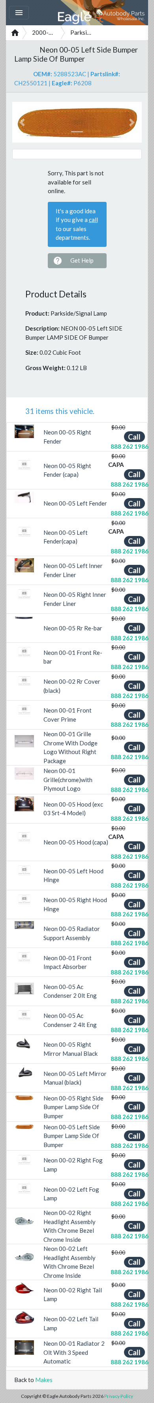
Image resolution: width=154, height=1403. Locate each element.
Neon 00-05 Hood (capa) (75, 842)
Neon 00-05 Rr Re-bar (72, 628)
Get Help (73, 260)
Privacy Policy (118, 1396)
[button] (22, 122)
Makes (44, 1379)
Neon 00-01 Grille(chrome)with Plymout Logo (67, 779)
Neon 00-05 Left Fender (75, 503)
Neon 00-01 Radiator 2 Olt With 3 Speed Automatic (74, 1352)
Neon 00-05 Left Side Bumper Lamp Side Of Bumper (71, 1135)
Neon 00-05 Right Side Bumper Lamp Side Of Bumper (73, 1107)
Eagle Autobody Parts (101, 12)
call (93, 219)
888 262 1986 (129, 446)
